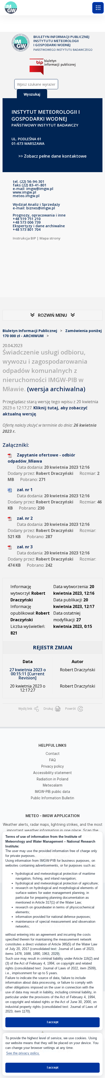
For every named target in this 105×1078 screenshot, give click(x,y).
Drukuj (49, 708)
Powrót (70, 708)
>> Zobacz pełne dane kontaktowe (52, 156)
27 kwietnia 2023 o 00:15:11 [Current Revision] (27, 674)
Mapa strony (50, 238)
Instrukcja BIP (24, 238)
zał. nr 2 (25, 518)
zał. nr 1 (25, 489)
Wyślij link (25, 708)
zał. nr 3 (25, 547)
